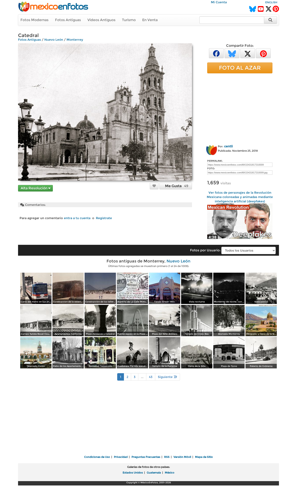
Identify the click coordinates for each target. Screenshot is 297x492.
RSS (167, 456)
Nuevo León (53, 40)
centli (228, 146)
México (169, 472)
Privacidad (121, 456)
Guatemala (154, 472)
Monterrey (75, 40)
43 (150, 377)
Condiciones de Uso (97, 456)
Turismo (129, 20)
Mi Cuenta (219, 2)
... (142, 377)
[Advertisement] (239, 108)
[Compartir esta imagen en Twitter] (247, 53)
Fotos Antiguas (68, 20)
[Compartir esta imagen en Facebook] (216, 53)
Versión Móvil (182, 456)
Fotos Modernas (34, 20)
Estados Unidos (133, 472)
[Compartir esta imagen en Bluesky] (232, 53)
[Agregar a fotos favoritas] (154, 186)
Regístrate (104, 218)
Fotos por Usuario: (205, 250)
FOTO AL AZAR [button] (240, 67)
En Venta (150, 20)
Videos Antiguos (101, 20)
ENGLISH (271, 2)
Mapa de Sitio (204, 456)
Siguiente (166, 377)
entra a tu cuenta (77, 218)
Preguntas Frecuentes (146, 456)
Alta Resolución (34, 188)
